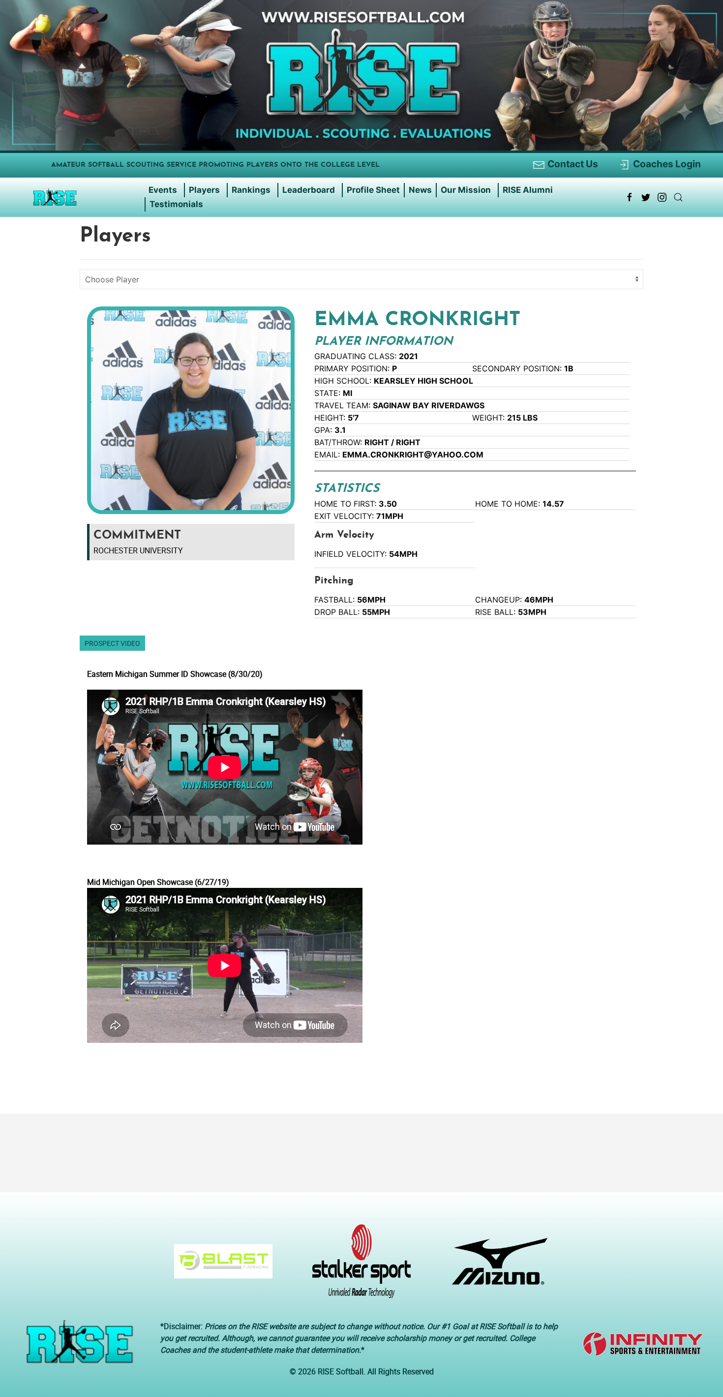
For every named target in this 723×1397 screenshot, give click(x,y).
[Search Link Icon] (678, 197)
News (420, 190)
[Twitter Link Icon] (646, 197)
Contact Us (572, 164)
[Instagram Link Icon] (662, 197)
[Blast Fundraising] (220, 1266)
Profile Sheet (373, 190)
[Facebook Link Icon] (629, 197)
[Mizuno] (496, 1266)
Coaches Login (667, 164)
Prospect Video (112, 643)
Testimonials (176, 204)
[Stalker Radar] (358, 1266)
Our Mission (466, 190)
